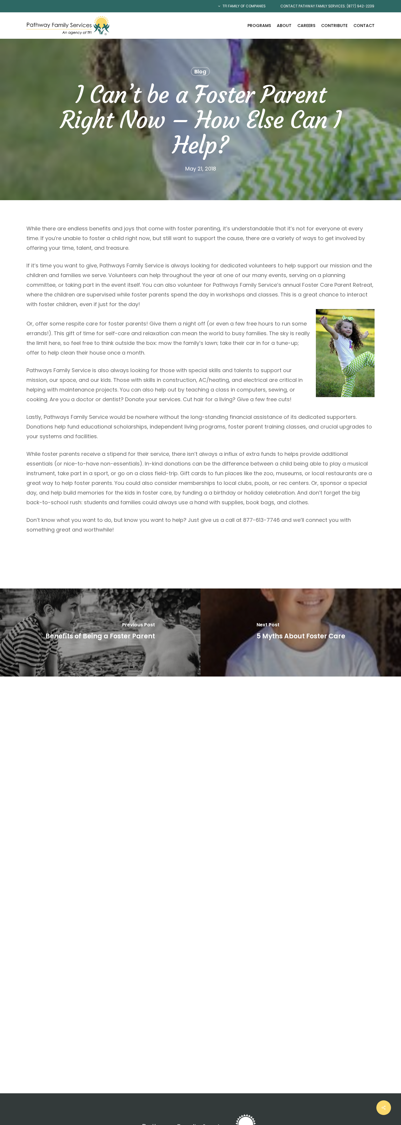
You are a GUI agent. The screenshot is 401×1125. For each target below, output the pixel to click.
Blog (200, 71)
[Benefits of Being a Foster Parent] (100, 632)
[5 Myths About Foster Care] (301, 632)
